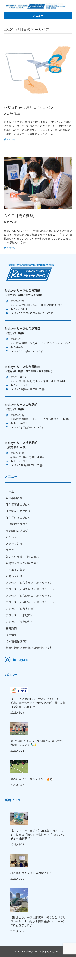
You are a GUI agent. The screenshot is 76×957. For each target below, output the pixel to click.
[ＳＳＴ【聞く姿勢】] (38, 182)
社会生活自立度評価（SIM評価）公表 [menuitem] (29, 648)
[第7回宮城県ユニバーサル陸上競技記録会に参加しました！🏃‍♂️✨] (19, 728)
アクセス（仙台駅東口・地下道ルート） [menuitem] (31, 602)
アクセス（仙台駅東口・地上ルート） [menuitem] (29, 596)
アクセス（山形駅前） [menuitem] (19, 615)
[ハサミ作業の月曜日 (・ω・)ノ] (38, 70)
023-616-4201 (18, 423)
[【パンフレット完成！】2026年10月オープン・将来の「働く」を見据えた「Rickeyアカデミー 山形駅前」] (19, 818)
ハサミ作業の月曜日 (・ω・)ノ (29, 107)
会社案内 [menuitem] (11, 628)
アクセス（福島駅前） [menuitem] (19, 622)
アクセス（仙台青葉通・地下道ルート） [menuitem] (31, 589)
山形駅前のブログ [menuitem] (17, 524)
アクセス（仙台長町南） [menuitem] (21, 609)
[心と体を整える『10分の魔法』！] (19, 860)
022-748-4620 (18, 385)
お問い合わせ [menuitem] (14, 576)
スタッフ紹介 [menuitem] (14, 544)
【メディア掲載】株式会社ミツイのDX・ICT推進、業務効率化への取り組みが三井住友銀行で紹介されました (38, 703)
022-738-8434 (18, 309)
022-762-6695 (18, 347)
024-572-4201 (18, 461)
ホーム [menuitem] (10, 492)
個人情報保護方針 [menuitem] (17, 641)
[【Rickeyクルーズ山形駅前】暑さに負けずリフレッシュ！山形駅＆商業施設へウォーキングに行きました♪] (19, 899)
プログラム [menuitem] (13, 550)
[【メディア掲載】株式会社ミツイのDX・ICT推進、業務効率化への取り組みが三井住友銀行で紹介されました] (19, 690)
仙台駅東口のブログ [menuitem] (18, 511)
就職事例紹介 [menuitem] (14, 498)
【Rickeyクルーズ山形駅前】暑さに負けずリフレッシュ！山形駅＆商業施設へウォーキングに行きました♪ (38, 921)
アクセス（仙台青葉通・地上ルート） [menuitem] (29, 583)
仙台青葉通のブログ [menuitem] (18, 505)
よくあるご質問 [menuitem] (15, 570)
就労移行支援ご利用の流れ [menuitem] (22, 557)
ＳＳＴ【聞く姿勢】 (20, 215)
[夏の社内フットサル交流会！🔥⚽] (19, 766)
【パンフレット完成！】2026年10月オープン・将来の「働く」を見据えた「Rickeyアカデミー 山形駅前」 (38, 835)
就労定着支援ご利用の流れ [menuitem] (22, 563)
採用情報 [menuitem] (11, 635)
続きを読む (10, 139)
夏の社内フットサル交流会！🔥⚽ (31, 779)
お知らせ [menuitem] (11, 537)
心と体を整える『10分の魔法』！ (31, 873)
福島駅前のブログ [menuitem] (17, 531)
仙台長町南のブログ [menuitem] (18, 518)
